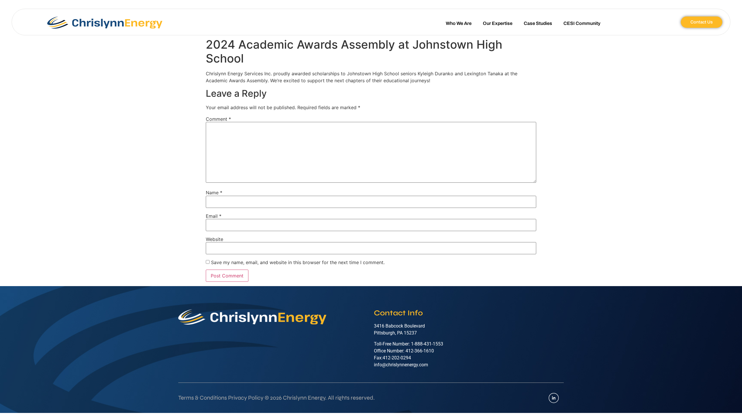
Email (213, 216)
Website (214, 239)
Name (214, 192)
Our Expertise (497, 23)
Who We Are (459, 23)
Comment (218, 119)
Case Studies (538, 23)
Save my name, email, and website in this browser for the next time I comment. (298, 262)
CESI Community (581, 23)
